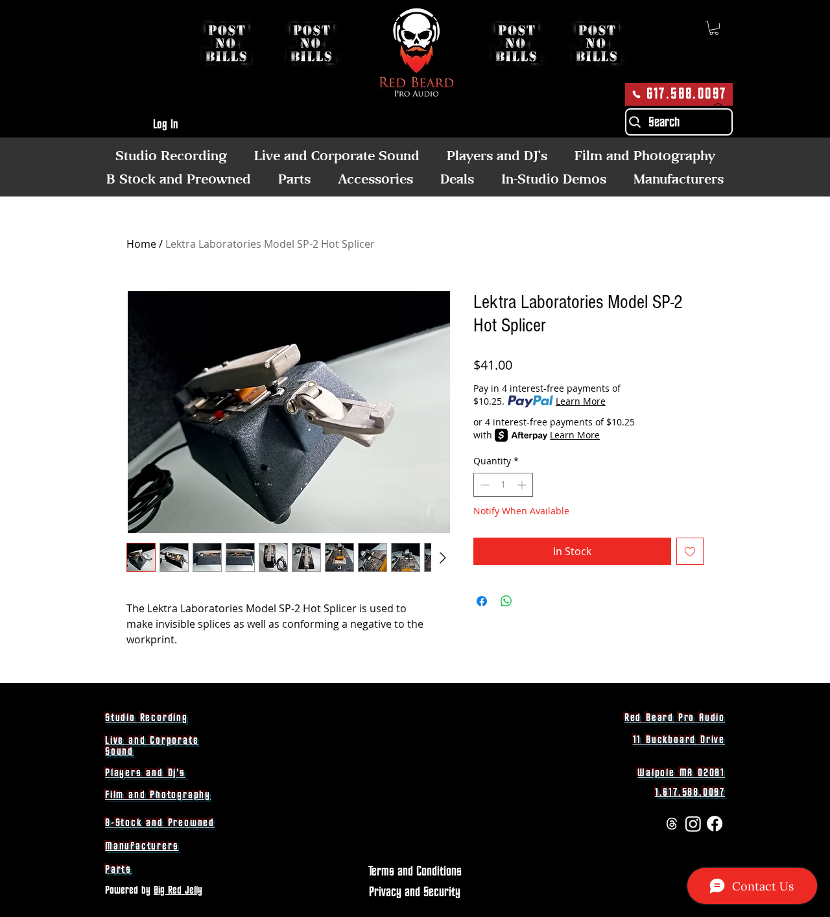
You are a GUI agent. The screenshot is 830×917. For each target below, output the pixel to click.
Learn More (581, 401)
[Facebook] (714, 823)
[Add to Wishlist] (690, 551)
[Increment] (523, 484)
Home (141, 244)
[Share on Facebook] (482, 601)
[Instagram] (693, 823)
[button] (714, 28)
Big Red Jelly (178, 890)
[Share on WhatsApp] (506, 601)
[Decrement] (483, 484)
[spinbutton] (503, 484)
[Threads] (671, 823)
